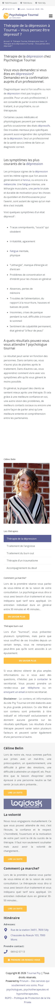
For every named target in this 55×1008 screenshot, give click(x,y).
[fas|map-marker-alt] (7, 930)
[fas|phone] (7, 952)
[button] (51, 16)
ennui (27, 180)
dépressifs (44, 125)
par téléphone (30, 687)
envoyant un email (14, 692)
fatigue (26, 184)
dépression (34, 56)
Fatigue (14, 251)
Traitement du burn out (20, 553)
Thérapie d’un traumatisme (22, 560)
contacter (42, 679)
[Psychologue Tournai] (22, 16)
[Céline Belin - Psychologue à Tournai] (27, 522)
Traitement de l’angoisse (21, 546)
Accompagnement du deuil (22, 568)
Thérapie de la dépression (22, 538)
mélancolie (10, 184)
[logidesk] (27, 804)
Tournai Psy (34, 973)
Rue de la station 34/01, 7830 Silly (30, 930)
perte (36, 188)
